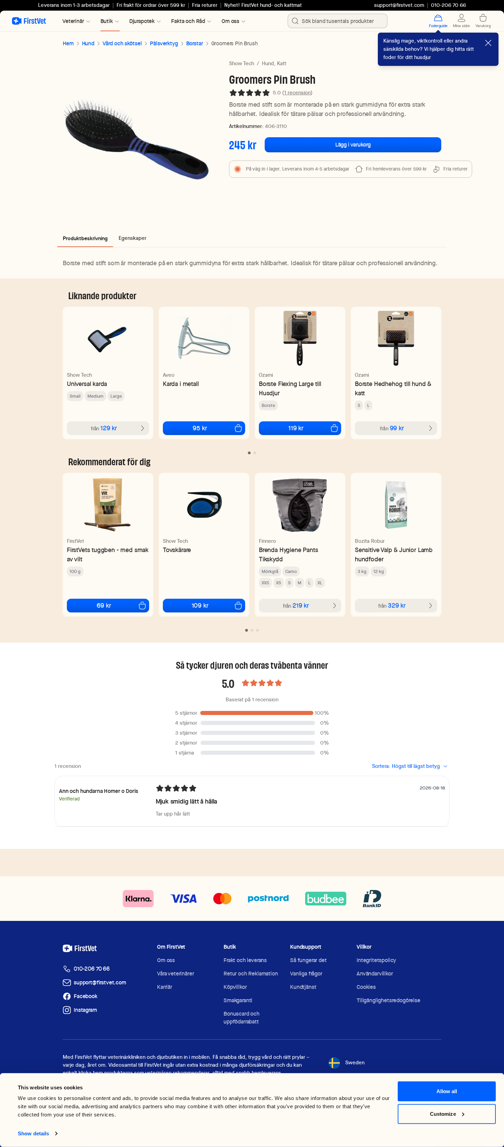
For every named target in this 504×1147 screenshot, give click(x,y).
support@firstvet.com (399, 5)
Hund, (269, 63)
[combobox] (337, 21)
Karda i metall (181, 383)
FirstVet (75, 541)
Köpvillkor (235, 987)
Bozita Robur (370, 541)
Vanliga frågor (306, 973)
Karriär (164, 987)
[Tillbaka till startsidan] (29, 20)
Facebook (85, 996)
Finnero (267, 541)
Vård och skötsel (122, 43)
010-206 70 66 (92, 968)
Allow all (446, 1091)
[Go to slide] (249, 453)
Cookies (366, 987)
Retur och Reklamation (251, 973)
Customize (443, 1113)
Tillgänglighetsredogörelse (388, 1000)
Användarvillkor (375, 973)
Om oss (166, 960)
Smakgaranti (238, 1000)
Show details (33, 1133)
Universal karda (87, 383)
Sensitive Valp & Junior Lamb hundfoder (394, 554)
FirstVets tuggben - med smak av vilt (107, 554)
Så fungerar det (308, 960)
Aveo (169, 375)
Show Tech (241, 63)
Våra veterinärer (175, 973)
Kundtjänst (303, 987)
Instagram (85, 1010)
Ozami (266, 375)
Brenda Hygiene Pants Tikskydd (288, 554)
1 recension (297, 92)
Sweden (354, 1062)
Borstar (194, 43)
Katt (281, 63)
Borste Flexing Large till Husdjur (290, 388)
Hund (88, 43)
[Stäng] (488, 42)
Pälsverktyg (164, 43)
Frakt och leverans (245, 960)
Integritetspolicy (376, 960)
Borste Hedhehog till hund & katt (393, 388)
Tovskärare (177, 550)
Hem (68, 43)
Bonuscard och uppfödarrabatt (242, 1017)
